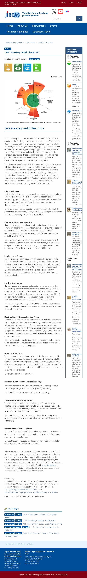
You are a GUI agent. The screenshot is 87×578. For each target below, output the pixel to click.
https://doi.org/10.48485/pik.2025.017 (20, 489)
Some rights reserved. (41, 574)
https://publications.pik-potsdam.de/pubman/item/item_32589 (30, 492)
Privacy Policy (21, 544)
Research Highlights (17, 31)
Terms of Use (9, 544)
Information (30, 42)
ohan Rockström (49, 465)
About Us (23, 25)
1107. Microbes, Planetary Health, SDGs (39, 520)
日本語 (79, 2)
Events (53, 25)
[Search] (79, 18)
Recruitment (39, 25)
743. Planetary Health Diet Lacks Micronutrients (42, 523)
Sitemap (30, 544)
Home (10, 25)
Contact (71, 2)
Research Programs (14, 42)
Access (63, 2)
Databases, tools (41, 31)
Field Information (45, 42)
